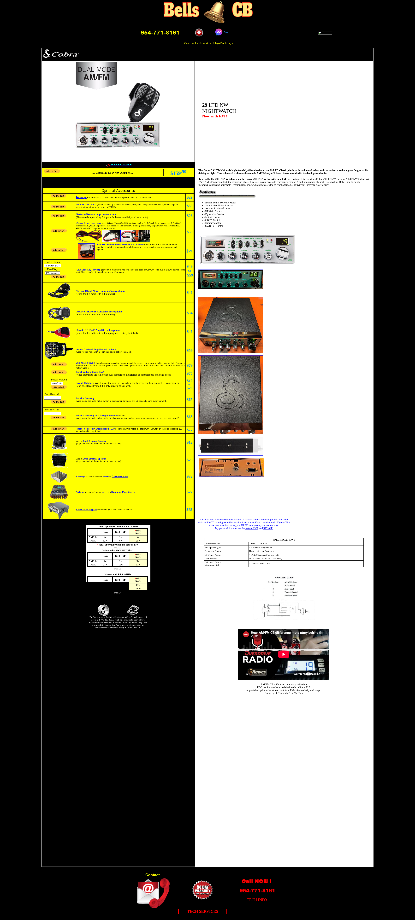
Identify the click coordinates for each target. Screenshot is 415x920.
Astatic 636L (251, 528)
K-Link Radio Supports (86, 509)
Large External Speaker (94, 459)
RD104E (268, 528)
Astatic (80, 311)
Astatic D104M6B (84, 349)
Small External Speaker (94, 441)
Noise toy (89, 398)
